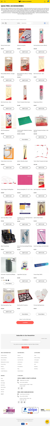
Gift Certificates (20, 366)
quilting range (44, 11)
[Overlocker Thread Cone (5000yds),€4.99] (8, 265)
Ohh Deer (2, 391)
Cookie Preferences (4, 370)
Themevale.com (29, 420)
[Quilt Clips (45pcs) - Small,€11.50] (8, 208)
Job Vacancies (20, 362)
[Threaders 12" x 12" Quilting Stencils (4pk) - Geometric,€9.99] (25, 208)
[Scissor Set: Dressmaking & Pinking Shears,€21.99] (25, 236)
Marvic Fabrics (3, 387)
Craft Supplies (36, 359)
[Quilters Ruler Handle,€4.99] (41, 208)
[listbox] (27, 23)
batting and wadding (31, 12)
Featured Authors (20, 370)
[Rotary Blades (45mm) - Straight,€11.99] (8, 64)
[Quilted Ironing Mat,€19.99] (25, 36)
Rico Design (3, 382)
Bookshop (36, 368)
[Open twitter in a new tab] (24, 402)
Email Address (25, 339)
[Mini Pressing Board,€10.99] (8, 121)
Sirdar (2, 378)
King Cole (2, 389)
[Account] (44, 1)
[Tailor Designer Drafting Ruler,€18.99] (8, 180)
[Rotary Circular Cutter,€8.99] (8, 36)
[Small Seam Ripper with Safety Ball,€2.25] (41, 236)
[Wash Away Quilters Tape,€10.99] (8, 295)
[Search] (4, 1)
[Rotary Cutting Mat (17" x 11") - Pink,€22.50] (25, 180)
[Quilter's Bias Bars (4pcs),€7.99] (25, 151)
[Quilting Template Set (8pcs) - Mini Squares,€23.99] (41, 121)
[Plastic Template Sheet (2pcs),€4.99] (25, 92)
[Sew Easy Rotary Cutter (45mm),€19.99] (41, 36)
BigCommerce (30, 419)
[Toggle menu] (1, 1)
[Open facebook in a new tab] (19, 388)
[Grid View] (44, 23)
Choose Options (25, 139)
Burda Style (3, 385)
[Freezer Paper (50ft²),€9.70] (41, 265)
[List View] (47, 23)
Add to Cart (8, 51)
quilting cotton (18, 12)
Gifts (35, 364)
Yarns (35, 355)
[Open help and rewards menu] (47, 422)
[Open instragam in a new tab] (21, 388)
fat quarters (23, 12)
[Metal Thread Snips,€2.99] (8, 236)
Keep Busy (36, 366)
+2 (9, 280)
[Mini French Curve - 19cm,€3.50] (8, 92)
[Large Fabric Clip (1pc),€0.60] (25, 265)
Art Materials (36, 362)
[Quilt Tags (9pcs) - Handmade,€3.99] (41, 180)
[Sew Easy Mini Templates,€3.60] (25, 295)
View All (2, 393)
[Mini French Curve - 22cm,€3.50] (41, 64)
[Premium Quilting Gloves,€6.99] (41, 295)
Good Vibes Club (20, 359)
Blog (18, 368)
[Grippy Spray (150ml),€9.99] (41, 92)
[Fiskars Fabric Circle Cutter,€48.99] (8, 151)
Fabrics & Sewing (37, 357)
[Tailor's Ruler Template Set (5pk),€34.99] (41, 151)
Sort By (18, 23)
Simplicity (2, 380)
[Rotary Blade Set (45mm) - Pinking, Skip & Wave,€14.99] (25, 64)
